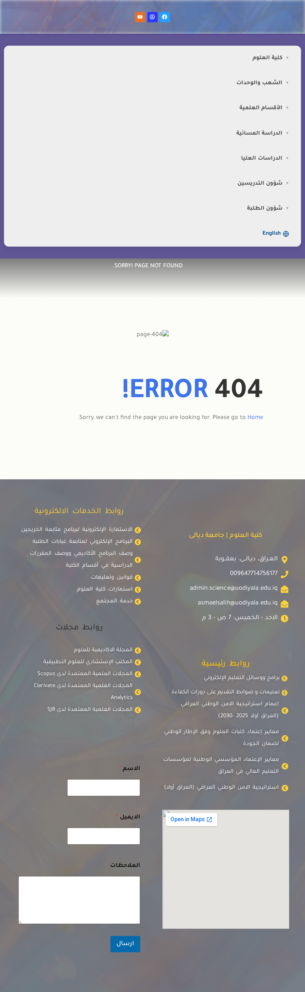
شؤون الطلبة (264, 209)
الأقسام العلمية (260, 108)
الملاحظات (125, 866)
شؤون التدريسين (259, 184)
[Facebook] (165, 17)
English (272, 234)
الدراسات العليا (261, 159)
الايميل (128, 817)
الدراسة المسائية (259, 134)
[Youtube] (140, 17)
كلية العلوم (267, 58)
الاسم (129, 769)
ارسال (125, 944)
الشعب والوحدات (259, 83)
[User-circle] (152, 17)
